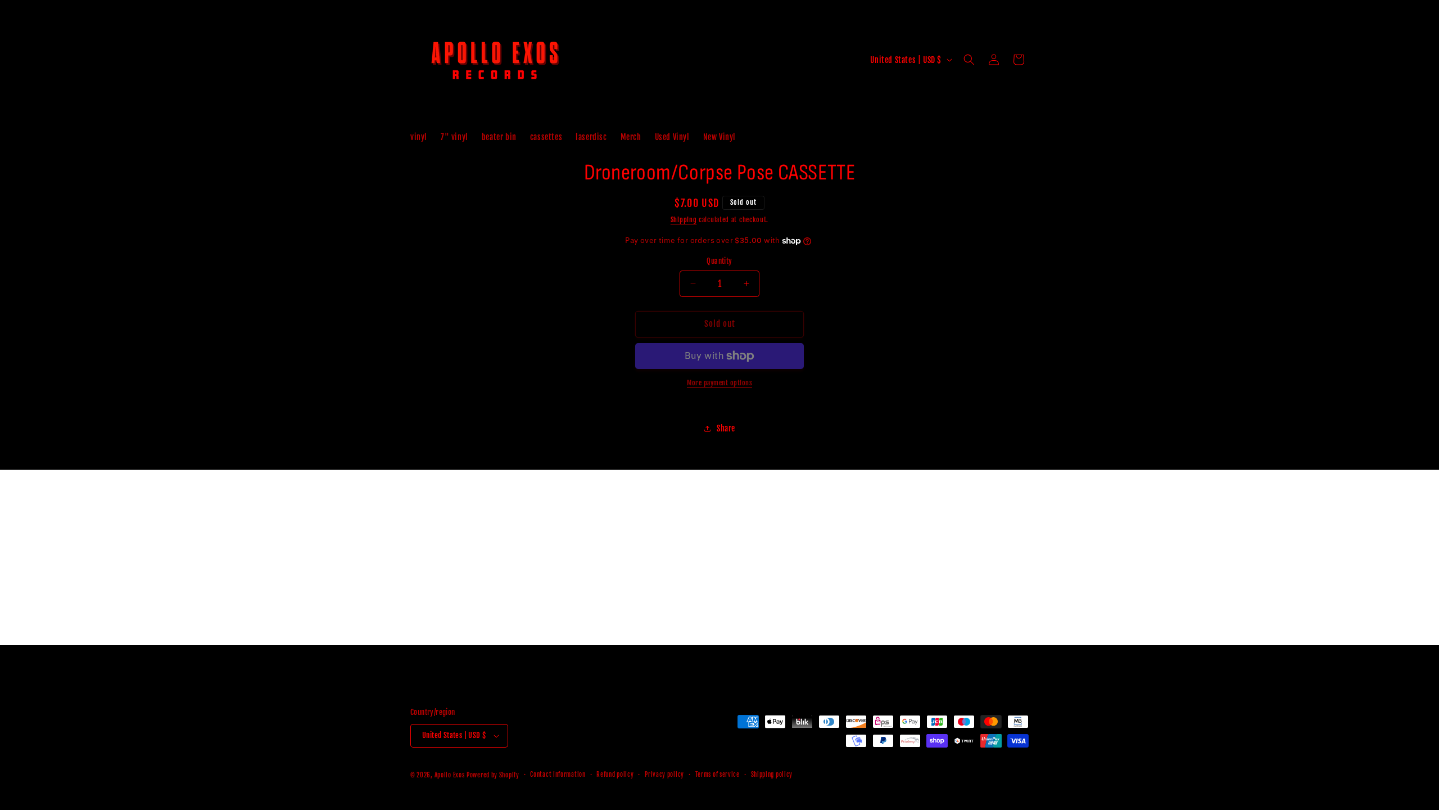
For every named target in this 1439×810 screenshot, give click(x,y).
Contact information (557, 774)
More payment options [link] (719, 383)
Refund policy (614, 774)
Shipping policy (772, 774)
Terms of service (717, 774)
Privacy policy (664, 774)
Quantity (719, 261)
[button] (969, 59)
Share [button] (726, 428)
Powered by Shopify (493, 775)
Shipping (684, 219)
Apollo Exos (450, 775)
